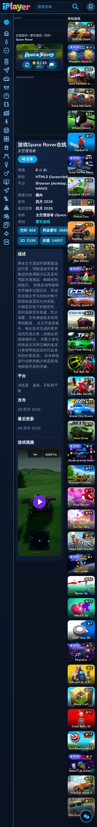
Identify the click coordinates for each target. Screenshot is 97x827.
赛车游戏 (43, 221)
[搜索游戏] (75, 6)
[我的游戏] (91, 7)
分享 (29, 159)
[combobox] (58, 6)
